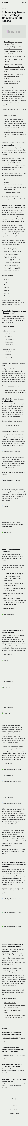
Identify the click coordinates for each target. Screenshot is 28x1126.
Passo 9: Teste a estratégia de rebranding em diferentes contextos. (13, 76)
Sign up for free (14, 1110)
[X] (12, 1099)
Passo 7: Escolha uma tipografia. (14, 67)
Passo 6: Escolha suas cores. (13, 64)
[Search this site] (23, 2)
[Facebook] (15, 1099)
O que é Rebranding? (10, 115)
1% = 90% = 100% (10, 1003)
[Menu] (25, 2)
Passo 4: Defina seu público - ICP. (14, 56)
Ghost (17, 1113)
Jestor (4, 9)
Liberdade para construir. (11, 425)
